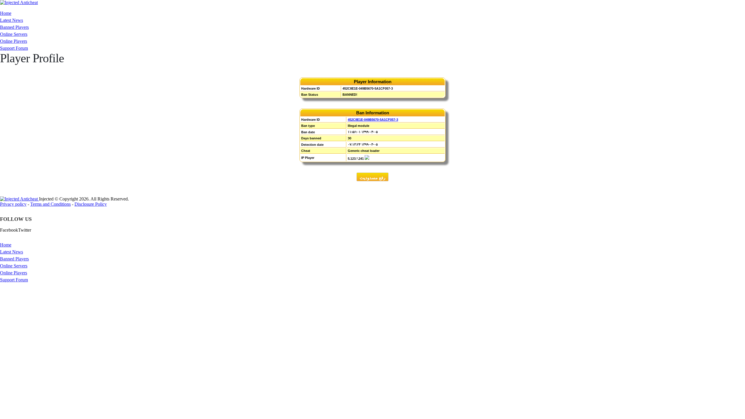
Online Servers (13, 34)
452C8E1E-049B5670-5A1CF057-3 (373, 119)
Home (5, 13)
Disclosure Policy (90, 204)
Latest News (11, 20)
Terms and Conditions (50, 204)
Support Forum (14, 48)
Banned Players (14, 27)
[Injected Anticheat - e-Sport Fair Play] (19, 2)
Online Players (13, 41)
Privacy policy (13, 204)
